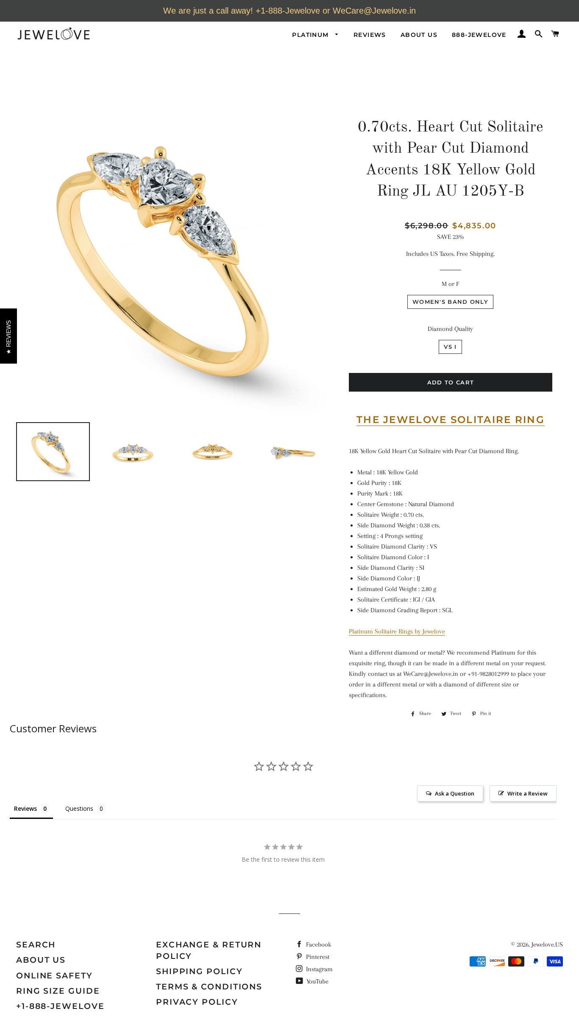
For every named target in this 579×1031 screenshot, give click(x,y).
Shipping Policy (199, 971)
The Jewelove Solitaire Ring (450, 420)
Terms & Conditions (209, 987)
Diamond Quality (450, 329)
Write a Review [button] (527, 793)
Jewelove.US (547, 944)
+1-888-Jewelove (60, 1006)
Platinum (311, 35)
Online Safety (54, 976)
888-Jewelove (479, 35)
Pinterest (316, 957)
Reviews (370, 35)
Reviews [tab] (25, 808)
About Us (419, 35)
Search (36, 945)
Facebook (317, 944)
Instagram (318, 969)
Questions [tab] (79, 808)
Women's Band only (450, 301)
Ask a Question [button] (454, 793)
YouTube (316, 981)
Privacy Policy (197, 1002)
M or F (450, 284)
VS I (450, 346)
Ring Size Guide (58, 991)
